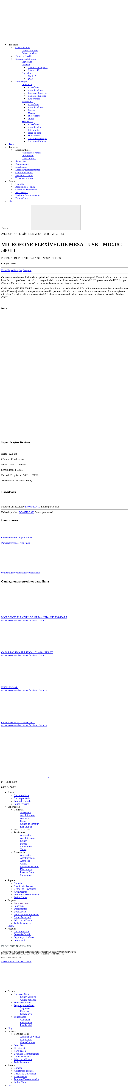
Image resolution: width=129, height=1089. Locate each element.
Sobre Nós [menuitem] (19, 1045)
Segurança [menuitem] (25, 1008)
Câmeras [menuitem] (24, 1011)
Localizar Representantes (26, 914)
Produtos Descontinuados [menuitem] (26, 1079)
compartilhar (7, 572)
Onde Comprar (29, 158)
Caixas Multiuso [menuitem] (28, 997)
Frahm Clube (21, 198)
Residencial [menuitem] (26, 1025)
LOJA (11, 925)
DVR (30, 79)
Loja (10, 201)
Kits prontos (26, 826)
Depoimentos (20, 908)
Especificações (14, 270)
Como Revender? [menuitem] (22, 1056)
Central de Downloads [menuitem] (25, 1073)
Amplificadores (27, 815)
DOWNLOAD (32, 506)
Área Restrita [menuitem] (20, 1076)
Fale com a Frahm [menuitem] (23, 1059)
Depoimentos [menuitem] (20, 1048)
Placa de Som (27, 872)
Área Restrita (20, 891)
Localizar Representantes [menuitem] (26, 1053)
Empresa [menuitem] (12, 1031)
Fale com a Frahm (23, 920)
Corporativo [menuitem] (26, 1039)
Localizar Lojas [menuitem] (21, 1033)
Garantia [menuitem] (18, 1068)
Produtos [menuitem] (12, 991)
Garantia (18, 883)
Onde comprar (8, 537)
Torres (23, 849)
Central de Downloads (25, 889)
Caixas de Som (21, 795)
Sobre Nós (19, 906)
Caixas (23, 821)
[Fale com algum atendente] (122, 985)
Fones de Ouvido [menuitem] (22, 1002)
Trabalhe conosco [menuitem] (22, 1062)
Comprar (27, 270)
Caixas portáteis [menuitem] (28, 999)
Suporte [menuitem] (11, 1065)
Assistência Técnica (24, 886)
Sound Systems (21, 804)
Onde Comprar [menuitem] (27, 1042)
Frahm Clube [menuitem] (20, 1082)
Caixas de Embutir (37, 141)
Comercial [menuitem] (25, 1019)
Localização (20, 911)
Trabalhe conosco (24, 178)
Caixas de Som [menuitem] (21, 994)
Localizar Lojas (21, 903)
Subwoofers (26, 846)
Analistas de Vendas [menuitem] (30, 1036)
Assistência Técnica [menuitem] (24, 1070)
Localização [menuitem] (20, 1051)
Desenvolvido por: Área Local (16, 961)
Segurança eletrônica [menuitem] (24, 1005)
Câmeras (26, 64)
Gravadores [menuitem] (26, 1014)
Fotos (4, 270)
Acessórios (25, 812)
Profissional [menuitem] (26, 1022)
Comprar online (24, 537)
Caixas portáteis (22, 798)
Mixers (23, 843)
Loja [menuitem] (10, 1085)
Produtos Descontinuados (26, 894)
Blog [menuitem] (10, 1028)
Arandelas (25, 818)
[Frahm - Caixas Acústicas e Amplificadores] (24, 37)
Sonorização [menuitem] (20, 1016)
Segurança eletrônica (24, 937)
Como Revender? (22, 917)
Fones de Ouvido (22, 801)
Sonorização (20, 940)
